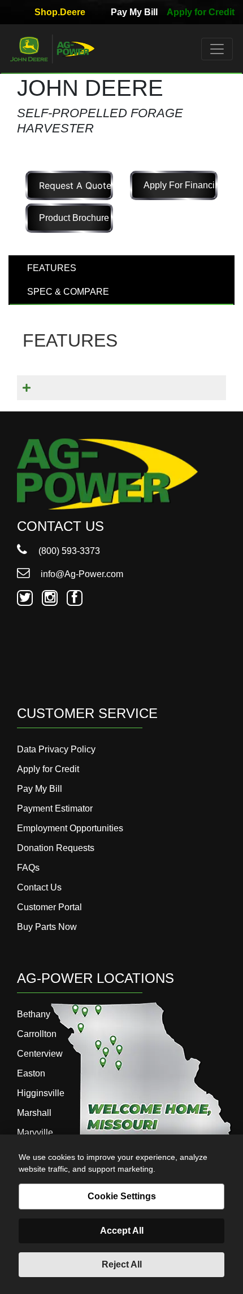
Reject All (122, 1264)
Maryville (35, 1132)
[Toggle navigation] (217, 49)
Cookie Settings (122, 1196)
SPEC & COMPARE (68, 291)
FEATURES (51, 268)
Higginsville (40, 1093)
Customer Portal (49, 907)
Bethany (33, 1014)
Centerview (40, 1053)
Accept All (122, 1230)
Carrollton (37, 1034)
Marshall (34, 1113)
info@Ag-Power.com (80, 574)
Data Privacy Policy (56, 749)
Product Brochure (74, 218)
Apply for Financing (181, 185)
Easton (31, 1073)
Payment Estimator (55, 808)
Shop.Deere (59, 12)
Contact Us (39, 887)
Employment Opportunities (70, 828)
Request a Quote (75, 185)
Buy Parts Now (47, 927)
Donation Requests (55, 848)
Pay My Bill (134, 12)
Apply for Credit (201, 12)
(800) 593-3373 (68, 551)
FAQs (28, 867)
